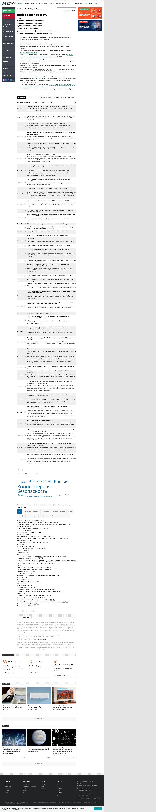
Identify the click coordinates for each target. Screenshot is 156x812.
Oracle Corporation (22, 573)
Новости (7, 784)
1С (18, 544)
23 (32, 573)
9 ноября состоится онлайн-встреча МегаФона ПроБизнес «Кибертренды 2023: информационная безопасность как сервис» (49, 250)
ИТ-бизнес (6, 68)
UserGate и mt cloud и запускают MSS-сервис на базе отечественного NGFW (48, 114)
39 (53, 536)
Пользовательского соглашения (10, 809)
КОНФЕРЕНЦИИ (43, 3)
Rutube (59, 790)
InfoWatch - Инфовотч (23, 587)
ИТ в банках (6, 54)
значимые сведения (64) (24, 102)
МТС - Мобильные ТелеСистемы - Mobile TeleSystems (32, 536)
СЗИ (66, 494)
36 (33, 546)
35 (31, 550)
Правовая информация (85, 790)
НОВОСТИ (26, 3)
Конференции (27, 784)
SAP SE (19, 577)
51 (35, 534)
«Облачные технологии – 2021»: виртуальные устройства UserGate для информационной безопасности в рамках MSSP (47, 407)
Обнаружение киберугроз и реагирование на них (53, 76)
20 (31, 585)
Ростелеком (20, 530)
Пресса (35, 516)
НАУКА (64, 3)
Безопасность (6, 47)
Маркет (25, 788)
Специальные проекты (29, 786)
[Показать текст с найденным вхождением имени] (51, 102)
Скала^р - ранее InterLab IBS (25, 604)
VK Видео (59, 788)
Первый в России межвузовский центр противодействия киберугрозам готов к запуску (51, 283)
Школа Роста (6, 21)
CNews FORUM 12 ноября (7, 10)
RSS (80, 783)
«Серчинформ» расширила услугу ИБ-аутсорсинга (41, 313)
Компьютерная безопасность (34, 488)
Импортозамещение (8, 43)
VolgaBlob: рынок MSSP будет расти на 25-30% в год (41, 154)
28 (26, 565)
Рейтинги (5, 72)
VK (57, 786)
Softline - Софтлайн (22, 546)
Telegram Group (21, 585)
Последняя (32, 611)
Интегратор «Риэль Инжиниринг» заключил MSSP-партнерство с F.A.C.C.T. (48, 200)
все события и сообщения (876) (41, 102)
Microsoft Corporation (23, 534)
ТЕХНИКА (58, 3)
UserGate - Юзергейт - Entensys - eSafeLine (29, 548)
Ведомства (36, 511)
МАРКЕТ (52, 3)
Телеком (5, 61)
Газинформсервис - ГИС (24, 606)
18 (28, 593)
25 (49, 567)
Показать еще (39, 718)
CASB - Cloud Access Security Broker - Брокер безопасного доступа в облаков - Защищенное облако (45, 44)
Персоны (70, 511)
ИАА (41, 516)
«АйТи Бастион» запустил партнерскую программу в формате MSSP (46, 123)
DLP (58, 495)
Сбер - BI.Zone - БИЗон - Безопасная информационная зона (34, 569)
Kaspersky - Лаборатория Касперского (28, 520)
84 (43, 520)
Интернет (5, 64)
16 (53, 599)
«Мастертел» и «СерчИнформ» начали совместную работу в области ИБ (47, 235)
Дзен (58, 795)
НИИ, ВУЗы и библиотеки (51, 516)
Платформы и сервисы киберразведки (42, 69)
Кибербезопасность (25, 42)
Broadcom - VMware (22, 571)
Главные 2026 (8, 30)
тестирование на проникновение (53, 89)
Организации (27, 511)
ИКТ (19, 511)
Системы (62, 511)
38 (67, 538)
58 (42, 532)
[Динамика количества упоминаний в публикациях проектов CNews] (75, 102)
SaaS (20, 494)
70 (29, 530)
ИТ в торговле (7, 57)
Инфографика (7, 75)
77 (35, 526)
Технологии (54, 511)
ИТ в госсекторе (7, 50)
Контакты (43, 790)
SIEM (23, 482)
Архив (6, 792)
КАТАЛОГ (90, 3)
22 (65, 575)
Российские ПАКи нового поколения (8, 35)
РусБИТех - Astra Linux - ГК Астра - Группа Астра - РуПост (33, 600)
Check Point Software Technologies (26, 581)
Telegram (59, 792)
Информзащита (21, 540)
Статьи (29, 516)
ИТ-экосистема (40, 481)
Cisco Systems (21, 552)
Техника (25, 790)
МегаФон (19, 593)
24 (33, 571)
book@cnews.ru (71, 97)
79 (57, 522)
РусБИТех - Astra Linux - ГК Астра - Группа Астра (30, 567)
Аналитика (34, 3)
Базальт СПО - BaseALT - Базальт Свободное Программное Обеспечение (37, 591)
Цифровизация (7, 39)
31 (54, 563)
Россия (61, 481)
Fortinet (19, 565)
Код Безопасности (22, 583)
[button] (96, 3)
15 (35, 606)
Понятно (98, 809)
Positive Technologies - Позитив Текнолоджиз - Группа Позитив (34, 522)
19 (34, 587)
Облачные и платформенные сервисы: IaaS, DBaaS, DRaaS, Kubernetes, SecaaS (49, 188)
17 (44, 597)
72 (49, 528)
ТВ (68, 3)
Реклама (43, 786)
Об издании (44, 784)
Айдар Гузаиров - (51, 351)
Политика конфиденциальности (88, 785)
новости (34, 625)
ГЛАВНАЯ (19, 3)
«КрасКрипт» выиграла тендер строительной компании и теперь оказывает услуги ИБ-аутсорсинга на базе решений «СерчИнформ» (50, 227)
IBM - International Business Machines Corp (29, 542)
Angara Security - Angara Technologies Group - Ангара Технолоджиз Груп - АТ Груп (40, 538)
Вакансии (43, 788)
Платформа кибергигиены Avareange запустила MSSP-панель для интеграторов (49, 106)
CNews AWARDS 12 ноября (7, 16)
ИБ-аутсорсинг (24, 46)
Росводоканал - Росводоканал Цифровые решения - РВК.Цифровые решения (38, 575)
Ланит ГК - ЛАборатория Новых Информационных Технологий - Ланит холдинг (39, 602)
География (21, 516)
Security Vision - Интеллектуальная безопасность (31, 528)
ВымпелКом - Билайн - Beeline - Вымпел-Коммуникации (33, 589)
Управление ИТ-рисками (37, 65)
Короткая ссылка (25, 617)
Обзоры (7, 790)
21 (32, 583)
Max (58, 784)
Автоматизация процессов (38, 496)
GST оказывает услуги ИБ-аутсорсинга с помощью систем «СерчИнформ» (47, 224)
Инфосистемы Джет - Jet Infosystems (27, 532)
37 (46, 542)
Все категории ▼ (69, 11)
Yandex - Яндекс (21, 579)
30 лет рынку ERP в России (7, 25)
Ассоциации (45, 511)
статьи (55, 625)
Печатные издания (28, 795)
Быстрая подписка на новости (87, 781)
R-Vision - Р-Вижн (22, 550)
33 (42, 558)
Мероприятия (65, 516)
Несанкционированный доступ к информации (35, 78)
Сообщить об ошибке (85, 788)
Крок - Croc (20, 554)
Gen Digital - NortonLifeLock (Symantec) (28, 597)
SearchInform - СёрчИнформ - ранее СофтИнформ (31, 595)
